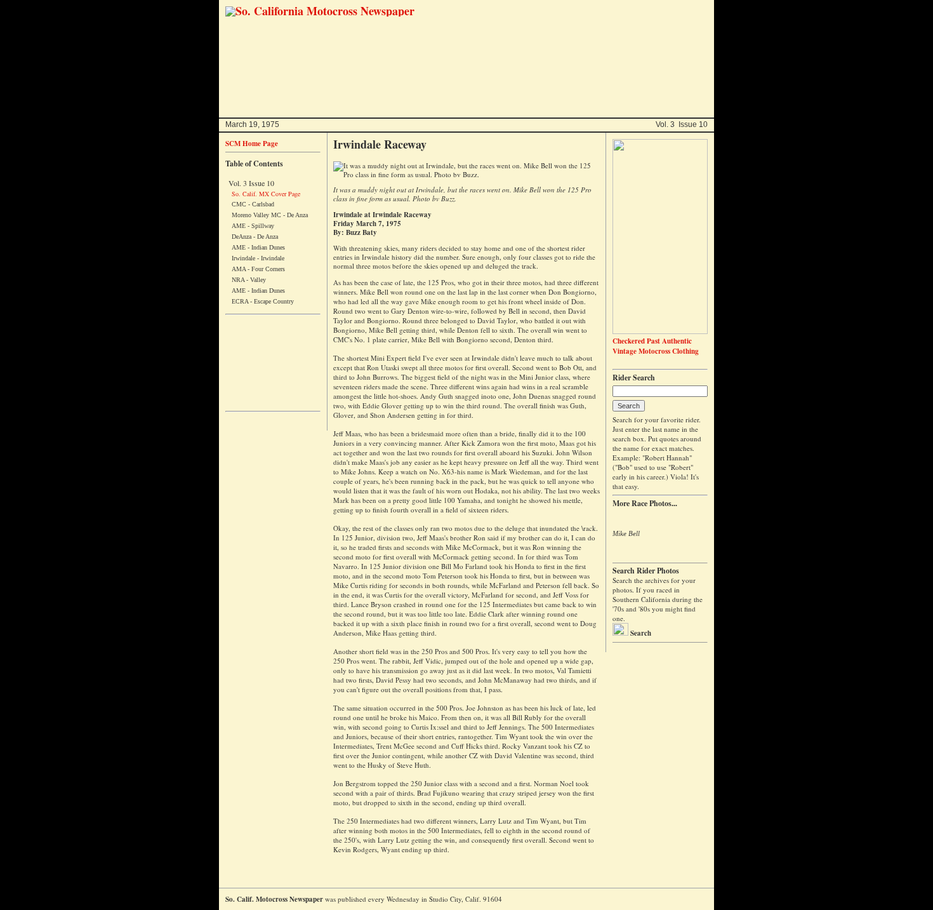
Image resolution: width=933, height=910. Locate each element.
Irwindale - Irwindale (258, 258)
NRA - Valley (249, 279)
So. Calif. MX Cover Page (266, 193)
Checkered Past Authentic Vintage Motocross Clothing (655, 346)
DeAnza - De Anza (255, 236)
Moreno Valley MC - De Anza (270, 214)
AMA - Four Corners (258, 268)
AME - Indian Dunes (258, 247)
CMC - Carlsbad (253, 204)
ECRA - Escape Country (263, 301)
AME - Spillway (253, 225)
